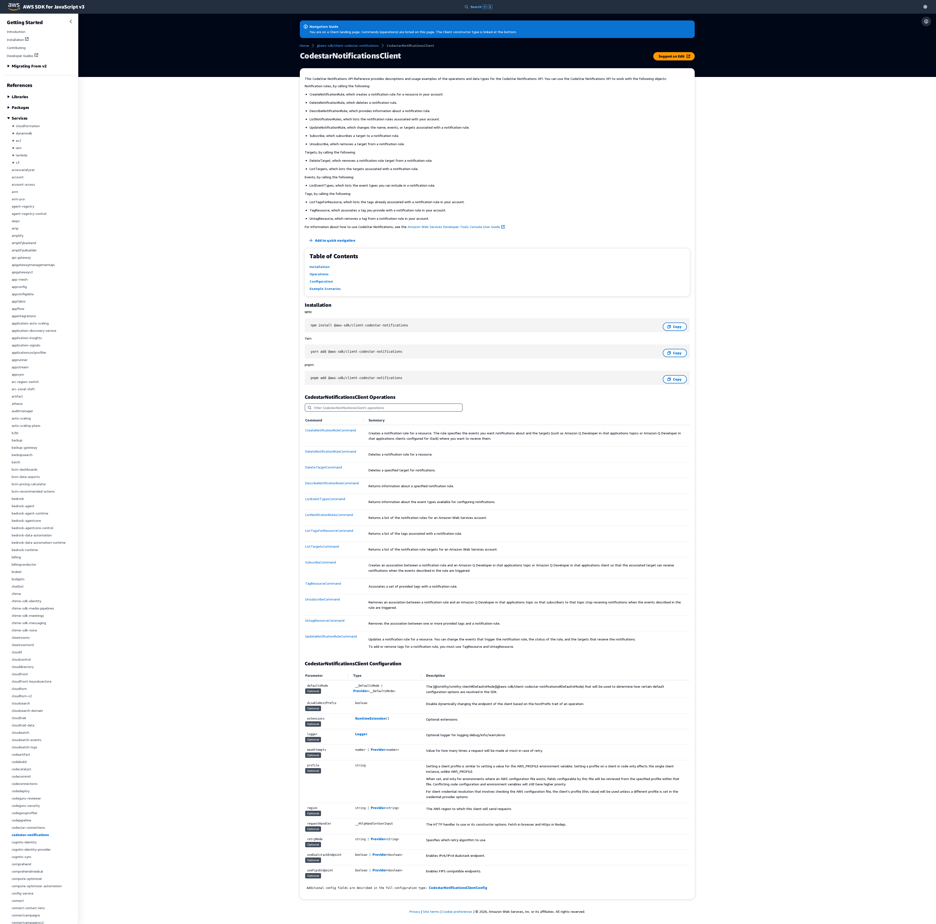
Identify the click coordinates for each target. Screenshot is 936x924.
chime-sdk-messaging (29, 623)
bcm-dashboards (25, 469)
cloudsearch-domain (27, 710)
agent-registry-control (29, 213)
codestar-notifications (30, 835)
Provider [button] (360, 691)
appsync (18, 374)
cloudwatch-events (26, 740)
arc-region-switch (25, 382)
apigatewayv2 (22, 272)
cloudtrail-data (23, 725)
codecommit (21, 776)
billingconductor (24, 564)
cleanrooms (21, 637)
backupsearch (22, 455)
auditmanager (22, 411)
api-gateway (21, 257)
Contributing (16, 48)
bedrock (18, 498)
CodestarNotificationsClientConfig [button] (458, 888)
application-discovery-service (34, 330)
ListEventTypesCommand (325, 499)
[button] (925, 7)
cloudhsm (19, 688)
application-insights (27, 338)
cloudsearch (21, 703)
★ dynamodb (22, 133)
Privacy (415, 911)
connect (18, 900)
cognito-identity (24, 842)
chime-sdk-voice (24, 630)
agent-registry (23, 206)
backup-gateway (24, 447)
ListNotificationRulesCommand (329, 515)
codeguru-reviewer (26, 798)
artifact (17, 396)
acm (15, 192)
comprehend (21, 864)
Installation (15, 40)
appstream (20, 367)
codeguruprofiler (25, 813)
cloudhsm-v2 (22, 696)
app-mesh (20, 279)
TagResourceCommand (323, 583)
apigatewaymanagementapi (33, 265)
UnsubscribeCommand (322, 599)
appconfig (19, 287)
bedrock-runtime (25, 550)
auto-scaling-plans (26, 425)
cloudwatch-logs (24, 747)
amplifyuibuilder (24, 250)
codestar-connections (28, 827)
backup (17, 440)
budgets (18, 579)
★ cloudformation (26, 126)
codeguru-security (26, 805)
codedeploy (20, 791)
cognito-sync (21, 857)
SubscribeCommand (320, 562)
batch (16, 462)
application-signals (26, 345)
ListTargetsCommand (322, 546)
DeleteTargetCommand (323, 467)
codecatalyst (21, 769)
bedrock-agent (23, 506)
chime (16, 593)
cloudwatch (20, 732)
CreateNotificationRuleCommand (330, 430)
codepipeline (21, 820)
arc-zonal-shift (23, 389)
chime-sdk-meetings (28, 615)
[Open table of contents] (926, 21)
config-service (22, 893)
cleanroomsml (23, 645)
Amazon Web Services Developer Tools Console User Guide (454, 227)
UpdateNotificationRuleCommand (331, 636)
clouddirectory (23, 667)
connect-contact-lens (28, 908)
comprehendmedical (27, 871)
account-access (23, 184)
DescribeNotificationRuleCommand (332, 483)
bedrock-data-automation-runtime (39, 542)
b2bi (15, 433)
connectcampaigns (26, 915)
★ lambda (19, 155)
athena (17, 403)
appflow (18, 308)
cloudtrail (19, 718)
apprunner (20, 360)
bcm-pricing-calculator (29, 484)
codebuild (19, 762)
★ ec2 (16, 140)
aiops (16, 221)
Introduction (16, 31)
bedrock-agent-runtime (30, 513)
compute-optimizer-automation (37, 886)
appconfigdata (23, 294)
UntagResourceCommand (324, 620)
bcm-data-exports (26, 477)
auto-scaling (21, 418)
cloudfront (20, 674)
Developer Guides (20, 56)
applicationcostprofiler (29, 352)
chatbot (18, 586)
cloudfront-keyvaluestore (31, 681)
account (18, 177)
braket (17, 572)
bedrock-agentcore (26, 520)
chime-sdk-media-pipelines (33, 608)
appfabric (19, 301)
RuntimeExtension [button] (370, 718)
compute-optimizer (27, 878)
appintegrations (24, 316)
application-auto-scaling (30, 323)
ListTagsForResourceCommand (329, 530)
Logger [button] (361, 734)
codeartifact (21, 754)
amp (15, 228)
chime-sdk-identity (26, 601)
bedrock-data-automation (32, 535)
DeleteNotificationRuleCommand (330, 451)
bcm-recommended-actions (33, 491)
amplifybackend (24, 243)
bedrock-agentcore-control (32, 528)
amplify (17, 235)
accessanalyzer (23, 170)
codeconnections (25, 783)
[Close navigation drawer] (70, 21)
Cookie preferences (457, 911)
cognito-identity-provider (31, 849)
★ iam (16, 148)
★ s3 (16, 162)
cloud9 (17, 652)
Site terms (431, 911)
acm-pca (18, 199)
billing (16, 557)
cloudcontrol (21, 659)
